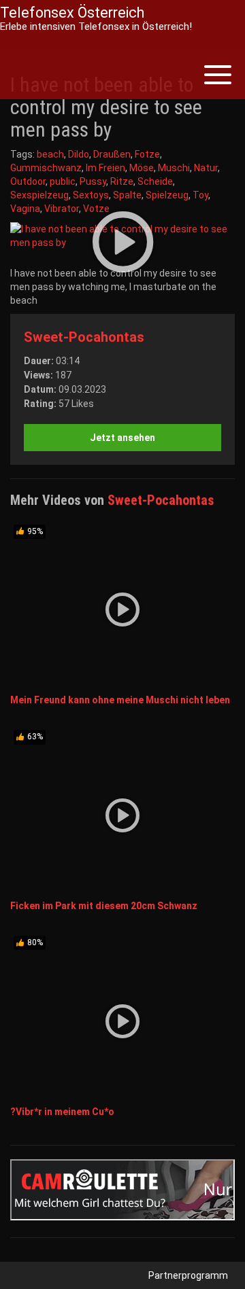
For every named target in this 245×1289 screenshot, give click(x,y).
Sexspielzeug (39, 195)
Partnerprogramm (188, 1275)
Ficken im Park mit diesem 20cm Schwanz (103, 905)
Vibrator (61, 208)
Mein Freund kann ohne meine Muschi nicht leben (120, 699)
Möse (141, 167)
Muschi (174, 167)
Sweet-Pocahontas (84, 337)
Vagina (25, 208)
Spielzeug (167, 195)
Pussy (93, 181)
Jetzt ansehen (122, 437)
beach (50, 154)
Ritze (121, 181)
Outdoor (28, 181)
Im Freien (105, 167)
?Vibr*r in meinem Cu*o (62, 1111)
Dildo (78, 154)
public (63, 181)
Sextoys (91, 195)
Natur (206, 167)
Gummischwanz (46, 167)
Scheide (155, 181)
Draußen (112, 154)
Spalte (127, 195)
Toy (200, 195)
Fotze (147, 154)
